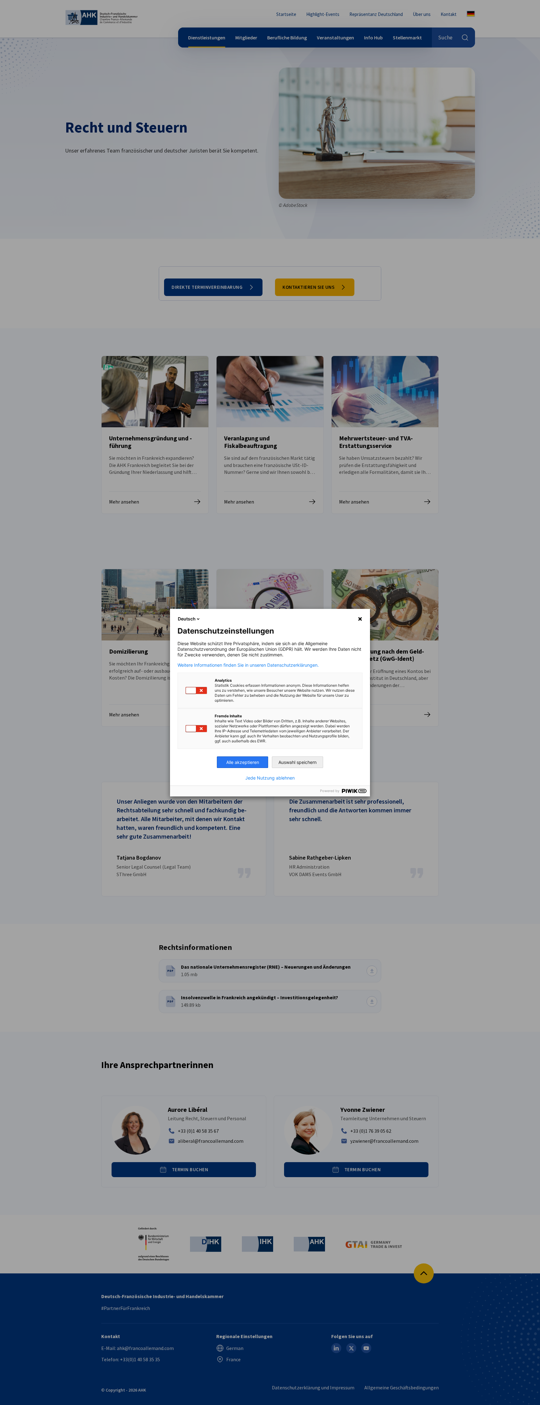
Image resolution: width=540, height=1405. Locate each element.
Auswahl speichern (297, 762)
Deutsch (187, 618)
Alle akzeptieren (242, 762)
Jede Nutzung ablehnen (270, 777)
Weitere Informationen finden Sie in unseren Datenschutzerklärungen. (248, 665)
